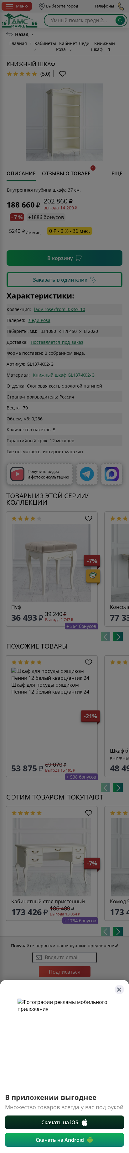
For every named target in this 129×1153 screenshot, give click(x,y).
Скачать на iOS (59, 1122)
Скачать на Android (60, 1139)
